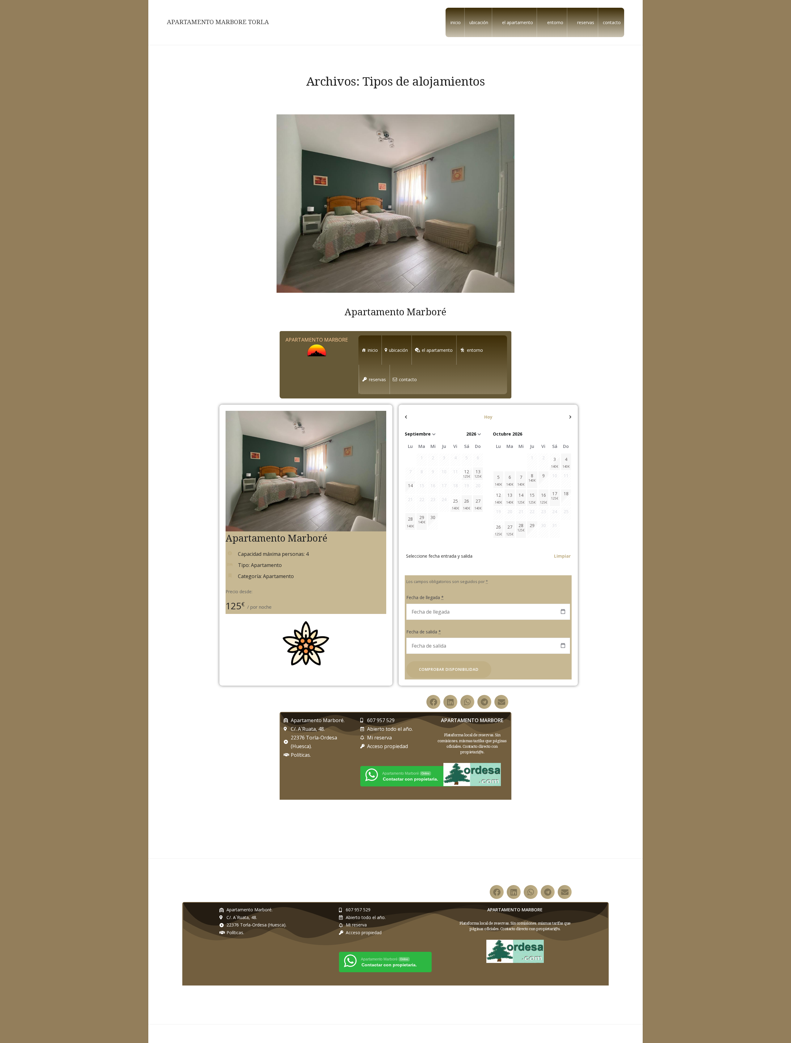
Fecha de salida (423, 632)
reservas (585, 22)
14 (521, 498)
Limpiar (562, 556)
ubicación (478, 22)
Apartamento (278, 576)
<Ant (430, 417)
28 (410, 522)
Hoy (488, 417)
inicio (455, 22)
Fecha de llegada (425, 597)
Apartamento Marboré (395, 311)
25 (455, 504)
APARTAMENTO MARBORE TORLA (218, 22)
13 (510, 498)
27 (478, 504)
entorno (555, 22)
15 (532, 498)
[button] (433, 702)
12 (498, 498)
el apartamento (517, 22)
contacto (612, 22)
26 (466, 504)
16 (543, 498)
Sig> (547, 417)
